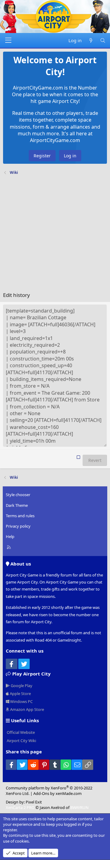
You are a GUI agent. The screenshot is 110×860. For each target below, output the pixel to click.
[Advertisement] (55, 235)
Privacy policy (18, 526)
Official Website (20, 732)
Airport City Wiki (21, 740)
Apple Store (20, 693)
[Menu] (8, 40)
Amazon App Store (26, 709)
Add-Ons (41, 793)
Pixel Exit (34, 802)
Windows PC (21, 701)
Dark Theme (17, 505)
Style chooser (18, 494)
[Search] (103, 40)
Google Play (21, 685)
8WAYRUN (79, 807)
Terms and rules (20, 515)
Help (10, 536)
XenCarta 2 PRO (20, 807)
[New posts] (91, 40)
